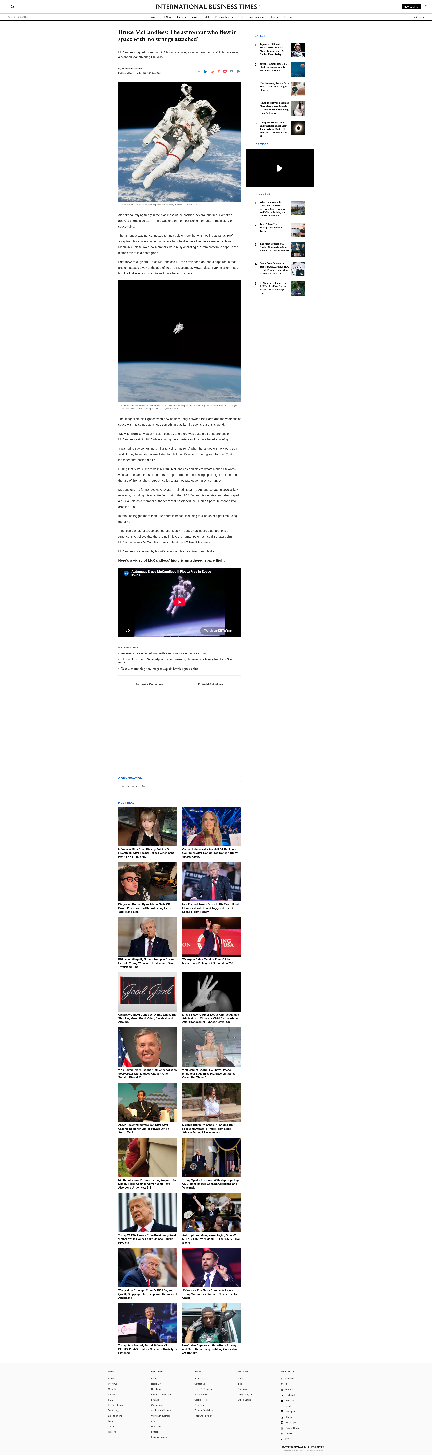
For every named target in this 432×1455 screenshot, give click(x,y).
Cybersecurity (158, 1405)
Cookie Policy (201, 1400)
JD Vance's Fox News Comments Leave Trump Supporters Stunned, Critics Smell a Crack (209, 1294)
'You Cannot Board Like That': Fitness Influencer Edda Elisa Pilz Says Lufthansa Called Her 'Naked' (208, 1073)
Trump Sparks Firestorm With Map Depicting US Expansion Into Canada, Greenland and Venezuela (210, 1184)
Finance (155, 1400)
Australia (242, 1378)
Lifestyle (274, 17)
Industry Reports (159, 1437)
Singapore (242, 1389)
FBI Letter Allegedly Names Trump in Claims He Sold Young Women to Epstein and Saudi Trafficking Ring (146, 963)
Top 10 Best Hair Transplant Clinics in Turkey (271, 227)
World (154, 17)
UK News (167, 17)
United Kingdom (245, 1394)
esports (154, 1421)
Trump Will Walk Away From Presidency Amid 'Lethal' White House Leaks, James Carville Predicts (147, 1239)
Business (195, 17)
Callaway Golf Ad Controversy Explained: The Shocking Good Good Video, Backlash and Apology (147, 1018)
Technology (113, 1410)
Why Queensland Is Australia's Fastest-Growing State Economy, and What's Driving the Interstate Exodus (273, 209)
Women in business (160, 1416)
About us (198, 1378)
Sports (111, 1426)
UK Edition (419, 17)
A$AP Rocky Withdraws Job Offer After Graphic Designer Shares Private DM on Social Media (143, 1129)
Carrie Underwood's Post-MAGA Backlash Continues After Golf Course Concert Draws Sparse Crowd (210, 853)
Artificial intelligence (161, 1410)
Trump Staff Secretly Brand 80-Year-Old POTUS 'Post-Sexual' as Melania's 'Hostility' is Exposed (147, 1349)
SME (207, 17)
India (240, 1384)
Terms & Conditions (204, 1389)
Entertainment (256, 17)
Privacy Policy (201, 1394)
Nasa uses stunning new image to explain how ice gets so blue (159, 669)
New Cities (156, 1426)
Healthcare (156, 1389)
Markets (181, 17)
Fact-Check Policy (203, 1416)
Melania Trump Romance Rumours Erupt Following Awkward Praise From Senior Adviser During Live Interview (208, 1129)
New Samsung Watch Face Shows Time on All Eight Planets (274, 86)
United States (244, 1400)
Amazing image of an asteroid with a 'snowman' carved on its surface (164, 653)
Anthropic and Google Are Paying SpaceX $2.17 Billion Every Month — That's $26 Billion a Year (211, 1239)
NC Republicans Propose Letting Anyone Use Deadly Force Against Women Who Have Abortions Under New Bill (147, 1184)
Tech (241, 17)
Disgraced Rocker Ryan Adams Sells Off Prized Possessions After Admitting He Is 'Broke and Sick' (144, 908)
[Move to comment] (238, 71)
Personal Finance (224, 17)
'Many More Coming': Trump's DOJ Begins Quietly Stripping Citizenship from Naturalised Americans (147, 1294)
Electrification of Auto (161, 1394)
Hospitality (156, 1384)
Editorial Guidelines (210, 684)
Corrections (200, 1405)
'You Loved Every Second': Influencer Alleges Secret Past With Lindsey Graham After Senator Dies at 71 (147, 1073)
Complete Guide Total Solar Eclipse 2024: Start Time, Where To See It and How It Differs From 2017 (273, 129)
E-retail (154, 1378)
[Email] (231, 71)
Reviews (288, 17)
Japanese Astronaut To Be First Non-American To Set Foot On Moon (274, 67)
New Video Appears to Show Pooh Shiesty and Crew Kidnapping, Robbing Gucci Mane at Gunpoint (210, 1349)
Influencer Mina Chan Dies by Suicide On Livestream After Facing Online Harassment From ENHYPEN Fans (146, 853)
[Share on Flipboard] (219, 71)
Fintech (154, 1432)
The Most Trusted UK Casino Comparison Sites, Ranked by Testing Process (274, 247)
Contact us (199, 1384)
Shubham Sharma (132, 68)
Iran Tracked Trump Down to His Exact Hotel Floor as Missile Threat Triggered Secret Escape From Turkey (210, 908)
